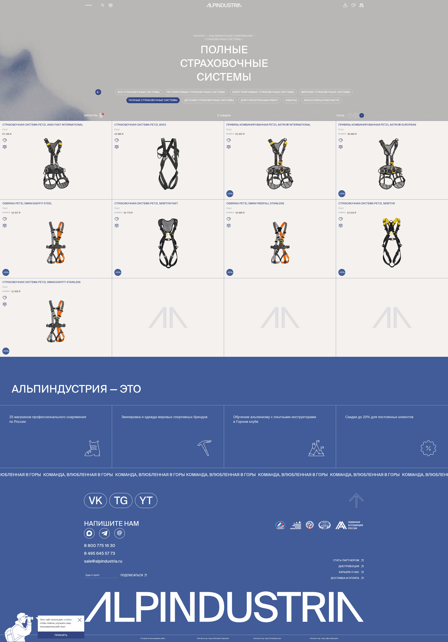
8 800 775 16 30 (99, 546)
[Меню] (88, 5)
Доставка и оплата (345, 578)
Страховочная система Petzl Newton (366, 203)
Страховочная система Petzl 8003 (140, 125)
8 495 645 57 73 (99, 554)
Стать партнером (346, 560)
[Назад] (98, 92)
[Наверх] (356, 500)
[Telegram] (104, 533)
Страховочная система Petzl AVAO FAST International (42, 125)
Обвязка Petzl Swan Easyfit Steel (27, 203)
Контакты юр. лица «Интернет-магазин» (213, 638)
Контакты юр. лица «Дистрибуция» (324, 638)
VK (95, 501)
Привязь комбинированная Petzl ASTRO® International (268, 125)
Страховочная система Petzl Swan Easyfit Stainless (41, 282)
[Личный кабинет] (345, 5)
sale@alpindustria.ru (103, 561)
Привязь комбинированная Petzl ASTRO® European (377, 125)
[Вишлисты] (353, 5)
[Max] (89, 533)
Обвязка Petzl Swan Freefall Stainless (255, 203)
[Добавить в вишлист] (4, 140)
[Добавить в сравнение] (4, 146)
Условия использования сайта (152, 638)
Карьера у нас (349, 572)
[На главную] (224, 5)
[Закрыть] (79, 620)
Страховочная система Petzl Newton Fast (146, 203)
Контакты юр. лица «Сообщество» (267, 638)
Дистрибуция (348, 566)
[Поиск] (102, 5)
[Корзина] (361, 5)
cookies (68, 619)
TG (121, 501)
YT (146, 501)
